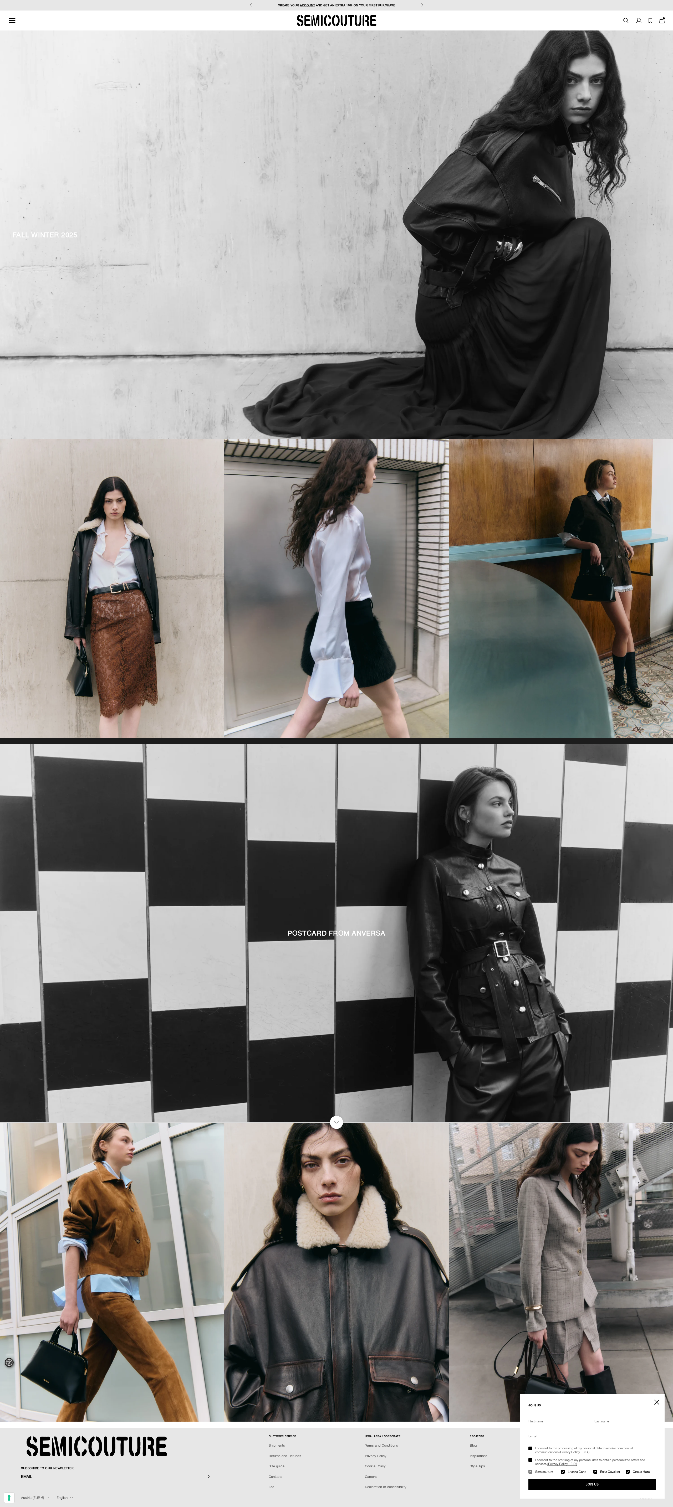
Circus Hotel (641, 1472)
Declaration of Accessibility (385, 1487)
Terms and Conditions (381, 1445)
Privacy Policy (375, 1456)
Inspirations (478, 1456)
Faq (271, 1487)
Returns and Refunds (285, 1456)
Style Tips (477, 1466)
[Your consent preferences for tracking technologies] (9, 1498)
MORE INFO (372, 5)
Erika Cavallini (610, 1472)
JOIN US (592, 1484)
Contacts (275, 1477)
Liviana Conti (577, 1472)
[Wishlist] (650, 20)
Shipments (277, 1445)
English (62, 1498)
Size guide (276, 1466)
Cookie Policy (375, 1466)
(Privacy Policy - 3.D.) (562, 1464)
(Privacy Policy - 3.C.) (574, 1452)
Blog (473, 1445)
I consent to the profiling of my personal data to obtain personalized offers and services (590, 1461)
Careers (371, 1477)
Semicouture (544, 1472)
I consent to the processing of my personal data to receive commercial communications (584, 1450)
